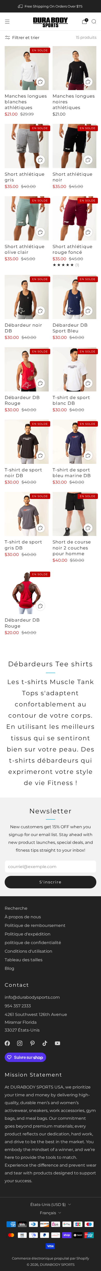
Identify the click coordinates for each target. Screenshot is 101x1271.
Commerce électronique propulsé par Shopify (50, 1258)
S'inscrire (50, 882)
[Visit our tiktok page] (45, 1043)
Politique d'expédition (28, 934)
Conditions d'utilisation (28, 951)
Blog (9, 968)
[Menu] (7, 21)
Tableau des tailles (23, 959)
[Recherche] (93, 21)
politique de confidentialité (33, 942)
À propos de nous (23, 916)
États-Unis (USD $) (48, 1204)
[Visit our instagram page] (19, 1043)
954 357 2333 (18, 1005)
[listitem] (50, 6)
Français (48, 1213)
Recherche (16, 908)
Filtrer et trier (25, 37)
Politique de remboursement (35, 925)
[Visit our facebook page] (7, 1043)
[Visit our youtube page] (57, 1043)
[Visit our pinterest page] (32, 1043)
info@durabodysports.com (32, 997)
